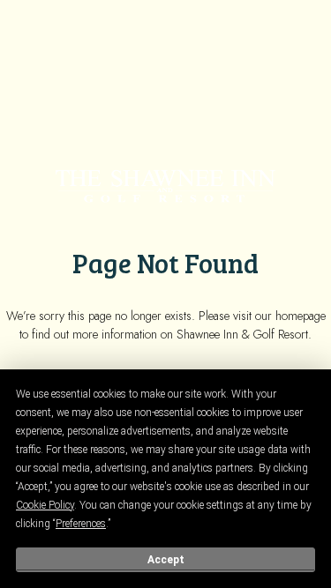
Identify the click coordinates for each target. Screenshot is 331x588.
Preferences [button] (81, 523)
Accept (165, 560)
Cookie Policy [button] (45, 505)
